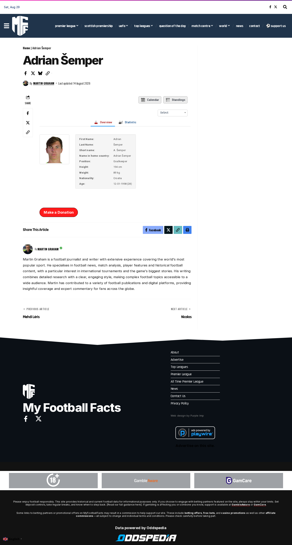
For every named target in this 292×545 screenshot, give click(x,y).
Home (26, 48)
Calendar (153, 99)
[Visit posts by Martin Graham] (25, 83)
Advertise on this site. (195, 446)
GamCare (260, 504)
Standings (178, 99)
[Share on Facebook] (25, 73)
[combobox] (172, 112)
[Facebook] (270, 7)
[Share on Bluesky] (40, 73)
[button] (285, 7)
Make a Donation (59, 212)
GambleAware (241, 504)
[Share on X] (33, 73)
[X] (275, 7)
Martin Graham (43, 83)
